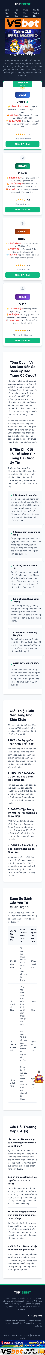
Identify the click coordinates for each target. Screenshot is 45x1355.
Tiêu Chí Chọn (16, 13)
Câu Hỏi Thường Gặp (36, 13)
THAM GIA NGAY (22, 144)
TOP (22, 4)
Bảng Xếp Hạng (7, 13)
